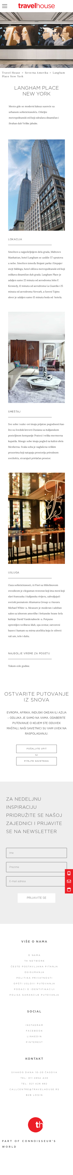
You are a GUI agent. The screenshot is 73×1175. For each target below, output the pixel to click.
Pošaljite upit (37, 749)
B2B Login (34, 1095)
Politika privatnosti (34, 978)
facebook (34, 1031)
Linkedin (34, 1037)
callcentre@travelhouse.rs (34, 1089)
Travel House (11, 72)
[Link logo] (35, 1124)
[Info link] (69, 873)
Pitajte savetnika (36, 761)
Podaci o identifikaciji (34, 989)
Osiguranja (35, 972)
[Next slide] (63, 40)
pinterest (34, 1042)
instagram (34, 1025)
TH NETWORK (34, 961)
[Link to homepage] (36, 5)
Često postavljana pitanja (34, 967)
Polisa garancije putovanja (34, 995)
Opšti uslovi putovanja (34, 984)
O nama (34, 955)
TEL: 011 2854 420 (34, 1078)
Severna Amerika (36, 72)
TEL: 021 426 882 (34, 1084)
